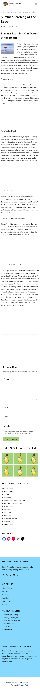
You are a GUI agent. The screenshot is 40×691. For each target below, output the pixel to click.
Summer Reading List (12, 621)
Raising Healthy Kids (11, 618)
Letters (7, 509)
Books (4, 605)
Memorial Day (9, 624)
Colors (6, 494)
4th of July (8, 630)
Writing (5, 595)
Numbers (7, 497)
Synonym (7, 512)
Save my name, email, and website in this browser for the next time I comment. (19, 433)
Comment (8, 379)
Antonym (7, 515)
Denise (5, 26)
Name (7, 407)
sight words (15, 90)
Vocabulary (6, 601)
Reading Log (8, 524)
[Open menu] (36, 3)
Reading (5, 591)
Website (7, 426)
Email (6, 417)
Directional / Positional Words (15, 500)
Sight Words (9, 491)
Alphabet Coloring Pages (13, 503)
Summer (7, 627)
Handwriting (8, 506)
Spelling (5, 598)
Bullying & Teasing (11, 615)
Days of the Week (11, 518)
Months (7, 521)
